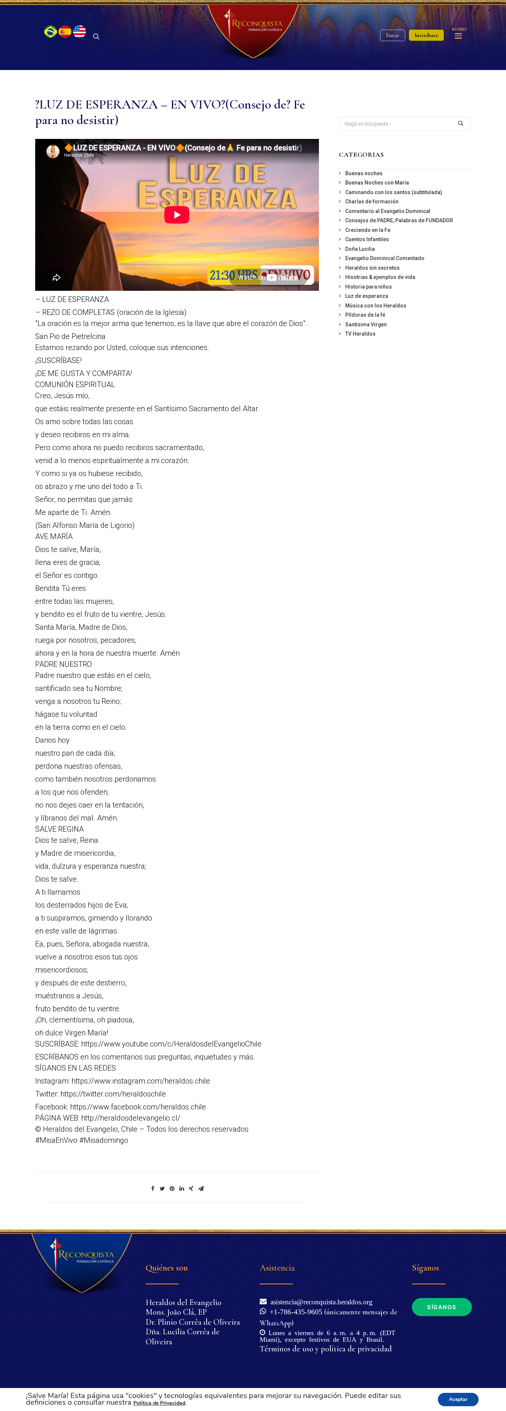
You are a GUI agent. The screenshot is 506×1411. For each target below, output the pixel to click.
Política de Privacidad (159, 1403)
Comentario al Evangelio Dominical (387, 211)
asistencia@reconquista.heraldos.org (321, 1301)
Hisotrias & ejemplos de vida (380, 277)
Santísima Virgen (366, 324)
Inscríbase (426, 35)
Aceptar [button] (458, 1399)
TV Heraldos (360, 334)
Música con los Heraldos (375, 306)
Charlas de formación (372, 201)
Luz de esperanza (366, 296)
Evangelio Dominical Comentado (385, 258)
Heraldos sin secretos (372, 268)
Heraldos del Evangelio (184, 1302)
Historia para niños (368, 287)
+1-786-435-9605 (294, 1311)
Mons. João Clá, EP (176, 1312)
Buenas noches (364, 173)
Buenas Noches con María (377, 183)
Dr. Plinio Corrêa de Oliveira (193, 1322)
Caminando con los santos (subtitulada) (393, 192)
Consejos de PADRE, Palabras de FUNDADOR (399, 220)
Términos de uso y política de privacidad (326, 1349)
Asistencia (277, 1267)
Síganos (442, 1307)
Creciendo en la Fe (367, 230)
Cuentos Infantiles (367, 239)
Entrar (392, 35)
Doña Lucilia (360, 249)
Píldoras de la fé (365, 315)
